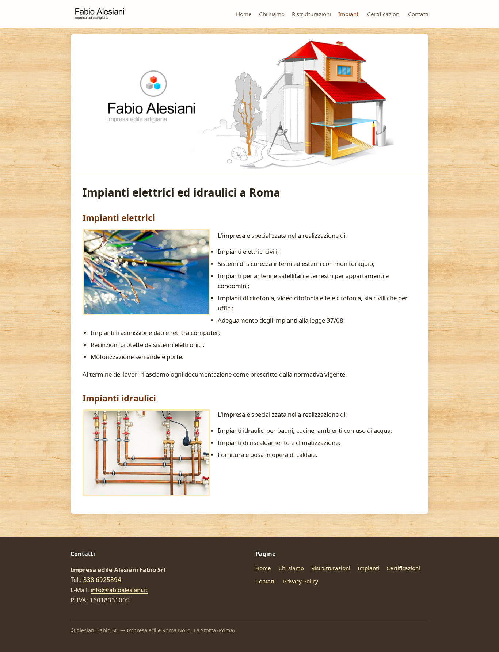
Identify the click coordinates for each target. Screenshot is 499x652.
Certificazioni (384, 14)
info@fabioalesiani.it (119, 590)
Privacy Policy (300, 581)
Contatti (418, 14)
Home (244, 14)
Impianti (349, 14)
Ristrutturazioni (311, 14)
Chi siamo (272, 14)
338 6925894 (102, 579)
